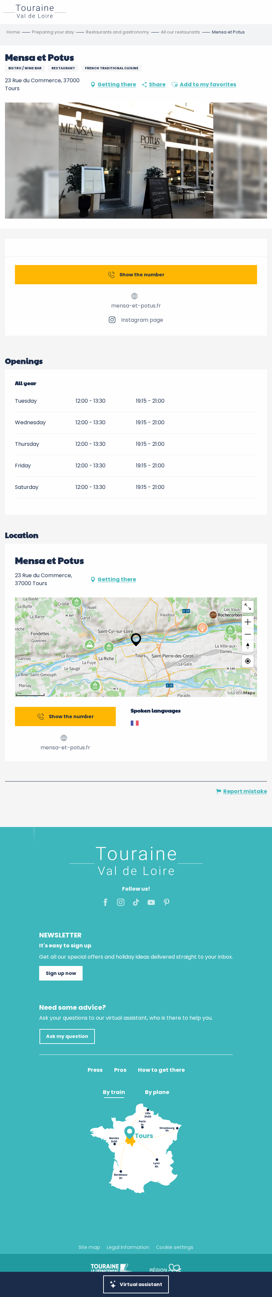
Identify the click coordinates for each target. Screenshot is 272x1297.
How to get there (161, 1070)
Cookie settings (174, 1247)
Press (95, 1070)
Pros (120, 1070)
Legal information (128, 1247)
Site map (89, 1247)
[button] (174, 85)
